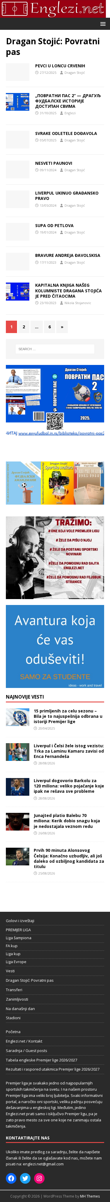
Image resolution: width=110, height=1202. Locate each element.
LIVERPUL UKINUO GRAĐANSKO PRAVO (67, 195)
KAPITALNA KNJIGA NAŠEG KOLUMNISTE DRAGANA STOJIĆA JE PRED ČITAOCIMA (68, 290)
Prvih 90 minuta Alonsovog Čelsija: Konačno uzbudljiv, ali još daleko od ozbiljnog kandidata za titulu (69, 858)
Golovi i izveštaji (20, 920)
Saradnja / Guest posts (26, 1050)
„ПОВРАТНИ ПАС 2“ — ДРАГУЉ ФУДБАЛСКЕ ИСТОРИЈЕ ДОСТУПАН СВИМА (68, 101)
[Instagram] (39, 1178)
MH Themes (90, 1196)
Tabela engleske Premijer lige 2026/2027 (41, 1060)
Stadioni (13, 1017)
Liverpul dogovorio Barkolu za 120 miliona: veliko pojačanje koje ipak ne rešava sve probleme (69, 786)
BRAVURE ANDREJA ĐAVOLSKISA (67, 255)
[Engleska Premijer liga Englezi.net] (53, 14)
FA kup (12, 945)
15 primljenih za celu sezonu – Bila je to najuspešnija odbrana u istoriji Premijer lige (68, 716)
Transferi (14, 989)
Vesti (10, 970)
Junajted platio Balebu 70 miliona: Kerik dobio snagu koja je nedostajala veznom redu (67, 821)
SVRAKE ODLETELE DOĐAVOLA (66, 133)
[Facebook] (11, 1178)
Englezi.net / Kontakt (24, 1041)
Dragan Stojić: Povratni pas (30, 980)
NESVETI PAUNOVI (53, 163)
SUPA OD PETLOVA (54, 225)
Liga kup (13, 953)
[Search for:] (55, 349)
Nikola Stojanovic (78, 303)
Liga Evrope (16, 961)
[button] (102, 23)
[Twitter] (25, 1178)
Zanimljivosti (17, 999)
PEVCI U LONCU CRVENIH (60, 66)
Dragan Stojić (75, 72)
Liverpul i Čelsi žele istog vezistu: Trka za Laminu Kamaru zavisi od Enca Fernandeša (69, 751)
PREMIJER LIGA (18, 929)
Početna (13, 1031)
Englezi (70, 113)
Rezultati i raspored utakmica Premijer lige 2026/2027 (52, 1069)
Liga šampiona (18, 937)
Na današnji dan (20, 1008)
